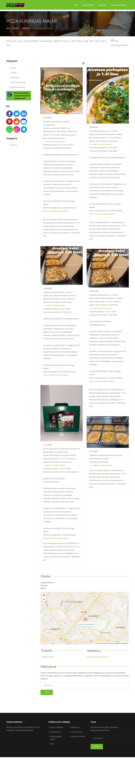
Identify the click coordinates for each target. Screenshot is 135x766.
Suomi (16, 28)
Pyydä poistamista (17, 87)
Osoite (13, 68)
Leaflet (98, 643)
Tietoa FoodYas (56, 727)
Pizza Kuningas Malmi (86, 624)
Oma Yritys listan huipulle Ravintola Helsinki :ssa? (22, 96)
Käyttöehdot (55, 732)
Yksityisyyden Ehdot (56, 737)
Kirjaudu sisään (118, 5)
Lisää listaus (76, 732)
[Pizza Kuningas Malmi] (85, 618)
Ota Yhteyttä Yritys (18, 82)
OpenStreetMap (115, 643)
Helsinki (25, 28)
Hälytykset (14, 77)
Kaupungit (89, 5)
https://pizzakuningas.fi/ (98, 657)
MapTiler (105, 643)
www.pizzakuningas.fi (56, 141)
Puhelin (13, 72)
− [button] (44, 599)
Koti (76, 5)
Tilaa (47, 692)
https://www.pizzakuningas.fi (56, 211)
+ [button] (44, 595)
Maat (103, 5)
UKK (52, 744)
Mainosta (75, 727)
